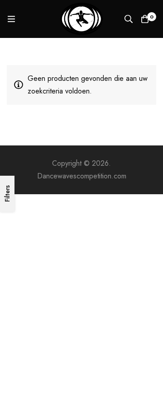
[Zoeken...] (128, 18)
